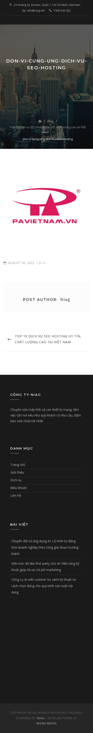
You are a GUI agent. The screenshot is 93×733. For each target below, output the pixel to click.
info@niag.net (36, 10)
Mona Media (47, 723)
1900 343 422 (62, 10)
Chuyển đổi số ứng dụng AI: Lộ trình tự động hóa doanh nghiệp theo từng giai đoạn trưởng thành (44, 547)
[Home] (40, 121)
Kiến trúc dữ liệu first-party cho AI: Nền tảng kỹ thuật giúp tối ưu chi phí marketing (45, 566)
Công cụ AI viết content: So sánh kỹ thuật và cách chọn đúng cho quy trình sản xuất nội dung (43, 585)
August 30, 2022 (20, 263)
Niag (41, 718)
